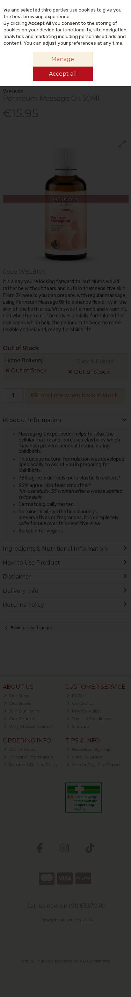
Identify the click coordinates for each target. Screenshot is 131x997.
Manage (62, 59)
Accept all (63, 73)
